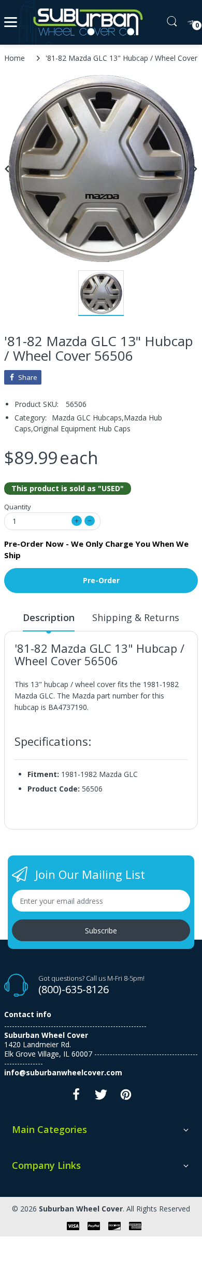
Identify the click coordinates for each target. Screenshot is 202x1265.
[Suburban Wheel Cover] (85, 22)
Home (14, 58)
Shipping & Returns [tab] (135, 617)
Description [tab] (49, 617)
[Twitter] (101, 1097)
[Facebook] (76, 1097)
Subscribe (101, 930)
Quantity (17, 506)
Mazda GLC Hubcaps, (88, 418)
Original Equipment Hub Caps (82, 428)
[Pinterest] (126, 1097)
